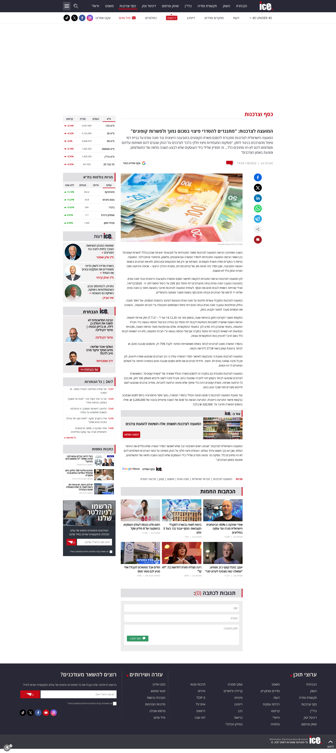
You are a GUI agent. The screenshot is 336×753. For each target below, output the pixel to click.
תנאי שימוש (158, 691)
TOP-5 (200, 697)
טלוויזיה (275, 724)
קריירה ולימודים (233, 691)
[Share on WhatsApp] (258, 208)
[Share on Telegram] (258, 219)
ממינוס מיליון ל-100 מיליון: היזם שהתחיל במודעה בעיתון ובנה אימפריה (79, 473)
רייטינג (191, 18)
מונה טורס (183, 479)
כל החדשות (71, 437)
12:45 (111, 408)
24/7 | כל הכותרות (99, 381)
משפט (109, 6)
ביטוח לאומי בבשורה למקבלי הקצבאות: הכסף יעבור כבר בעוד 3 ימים (182, 528)
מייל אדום (125, 18)
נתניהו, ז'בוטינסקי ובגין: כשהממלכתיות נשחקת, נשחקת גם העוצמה (100, 289)
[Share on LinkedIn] (258, 198)
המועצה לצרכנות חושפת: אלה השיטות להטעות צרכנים (163, 423)
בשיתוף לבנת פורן (152, 575)
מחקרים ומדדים (214, 18)
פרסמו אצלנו (157, 711)
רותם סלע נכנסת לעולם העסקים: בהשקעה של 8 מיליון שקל (141, 526)
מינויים (238, 697)
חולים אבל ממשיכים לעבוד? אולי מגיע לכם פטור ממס (142, 569)
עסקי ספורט (235, 684)
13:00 (111, 428)
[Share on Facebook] (258, 177)
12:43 (111, 398)
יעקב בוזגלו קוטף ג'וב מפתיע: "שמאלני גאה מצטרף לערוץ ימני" (224, 569)
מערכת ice (267, 163)
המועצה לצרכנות (222, 479)
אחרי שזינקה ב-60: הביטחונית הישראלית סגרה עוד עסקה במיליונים (224, 528)
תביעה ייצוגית (148, 479)
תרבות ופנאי (197, 684)
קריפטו (275, 711)
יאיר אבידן (108, 298)
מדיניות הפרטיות (155, 704)
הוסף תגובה (135, 638)
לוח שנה (200, 717)
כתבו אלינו (159, 684)
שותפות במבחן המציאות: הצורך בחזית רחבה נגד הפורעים (100, 249)
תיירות (201, 691)
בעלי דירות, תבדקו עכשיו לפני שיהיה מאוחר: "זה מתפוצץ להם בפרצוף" (79, 459)
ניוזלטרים (151, 18)
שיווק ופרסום (170, 6)
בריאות (238, 717)
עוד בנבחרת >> (89, 369)
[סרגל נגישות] (8, 748)
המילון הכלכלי (234, 724)
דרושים (201, 711)
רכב (240, 711)
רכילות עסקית (271, 704)
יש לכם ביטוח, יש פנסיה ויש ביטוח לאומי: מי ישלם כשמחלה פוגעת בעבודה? (79, 487)
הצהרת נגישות (156, 697)
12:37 (111, 389)
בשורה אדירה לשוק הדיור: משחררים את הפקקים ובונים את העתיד (98, 269)
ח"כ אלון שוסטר (105, 257)
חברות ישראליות (201, 479)
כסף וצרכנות (128, 6)
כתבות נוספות (102, 449)
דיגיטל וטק (149, 6)
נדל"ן (188, 6)
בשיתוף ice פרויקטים (85, 464)
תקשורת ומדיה (207, 6)
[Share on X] (258, 188)
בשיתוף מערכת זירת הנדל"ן (82, 478)
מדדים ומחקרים (270, 691)
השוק (226, 6)
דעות (236, 18)
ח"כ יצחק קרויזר (105, 277)
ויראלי (95, 6)
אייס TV (200, 704)
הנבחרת (241, 6)
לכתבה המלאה (131, 434)
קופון (161, 479)
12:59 (111, 418)
